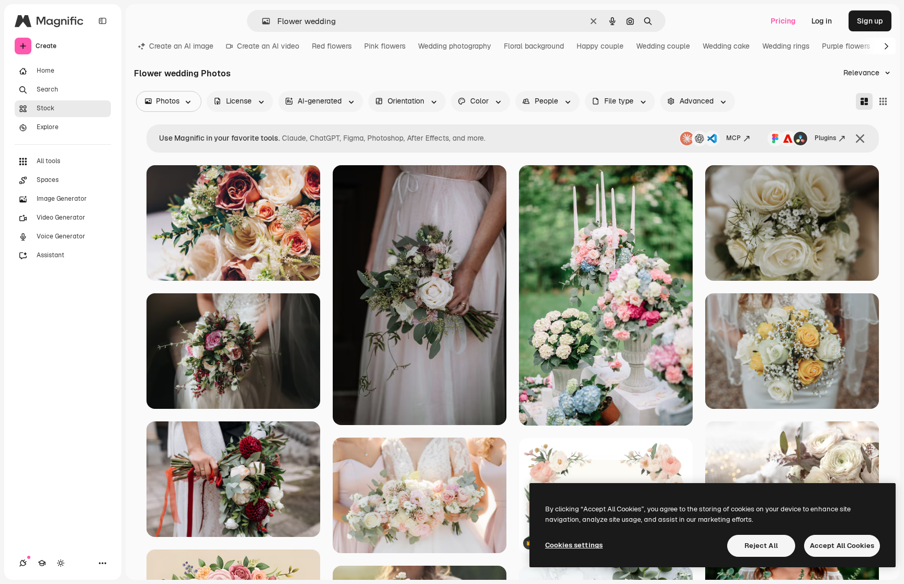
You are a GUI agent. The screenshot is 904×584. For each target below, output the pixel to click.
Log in (821, 21)
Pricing (783, 21)
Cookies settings (574, 545)
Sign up (870, 21)
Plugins (825, 138)
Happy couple (600, 46)
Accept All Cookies (842, 545)
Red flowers (332, 46)
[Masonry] (864, 101)
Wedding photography (454, 46)
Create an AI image (181, 46)
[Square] (883, 101)
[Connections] (23, 563)
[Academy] (41, 563)
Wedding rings (785, 46)
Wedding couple (663, 46)
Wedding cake (726, 46)
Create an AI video (268, 46)
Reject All (761, 545)
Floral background (534, 46)
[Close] (860, 138)
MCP (733, 138)
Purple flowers (846, 46)
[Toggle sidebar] (102, 21)
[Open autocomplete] (261, 21)
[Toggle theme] (60, 563)
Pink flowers (384, 46)
